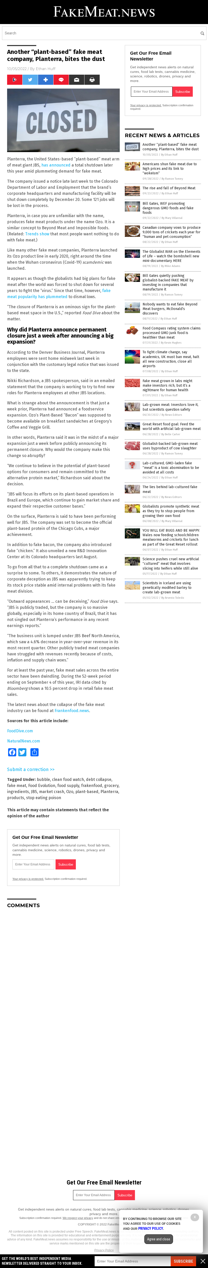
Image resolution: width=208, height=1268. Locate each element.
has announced (56, 165)
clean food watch (68, 779)
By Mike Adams (170, 266)
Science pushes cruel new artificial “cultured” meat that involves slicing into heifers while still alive (171, 563)
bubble (43, 779)
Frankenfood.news (72, 710)
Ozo (69, 791)
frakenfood (91, 785)
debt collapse (98, 779)
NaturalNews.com (23, 741)
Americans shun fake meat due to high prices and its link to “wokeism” (170, 168)
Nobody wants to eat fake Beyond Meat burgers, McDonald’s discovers (170, 309)
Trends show (37, 234)
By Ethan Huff (169, 154)
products (15, 797)
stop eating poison (43, 797)
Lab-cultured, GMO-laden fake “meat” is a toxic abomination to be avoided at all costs (171, 467)
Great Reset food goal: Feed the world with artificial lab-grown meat (172, 426)
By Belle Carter (170, 434)
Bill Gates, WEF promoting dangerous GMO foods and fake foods (168, 208)
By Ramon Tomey (172, 178)
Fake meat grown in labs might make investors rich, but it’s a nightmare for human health (167, 385)
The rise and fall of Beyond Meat (169, 188)
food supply (68, 785)
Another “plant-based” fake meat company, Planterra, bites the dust (171, 146)
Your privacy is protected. (28, 878)
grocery (111, 785)
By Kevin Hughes (171, 342)
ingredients (18, 791)
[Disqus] (63, 975)
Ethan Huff (45, 69)
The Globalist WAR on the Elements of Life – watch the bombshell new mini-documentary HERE (171, 256)
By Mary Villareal (172, 218)
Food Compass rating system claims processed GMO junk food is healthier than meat (172, 333)
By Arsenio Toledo (172, 597)
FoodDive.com (20, 731)
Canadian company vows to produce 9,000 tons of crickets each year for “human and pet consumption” (172, 232)
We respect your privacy (78, 1217)
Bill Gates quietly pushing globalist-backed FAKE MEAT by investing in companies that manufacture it (168, 283)
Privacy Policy (104, 1250)
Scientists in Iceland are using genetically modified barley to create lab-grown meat (167, 587)
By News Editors (172, 415)
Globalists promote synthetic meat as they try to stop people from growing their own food (171, 511)
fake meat (16, 785)
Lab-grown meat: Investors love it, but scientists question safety (170, 407)
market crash (51, 791)
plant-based (86, 791)
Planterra (109, 791)
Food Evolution (41, 785)
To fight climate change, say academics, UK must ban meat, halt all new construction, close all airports (171, 359)
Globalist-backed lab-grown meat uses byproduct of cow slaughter (170, 446)
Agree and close (158, 1239)
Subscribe (183, 1261)
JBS (34, 791)
